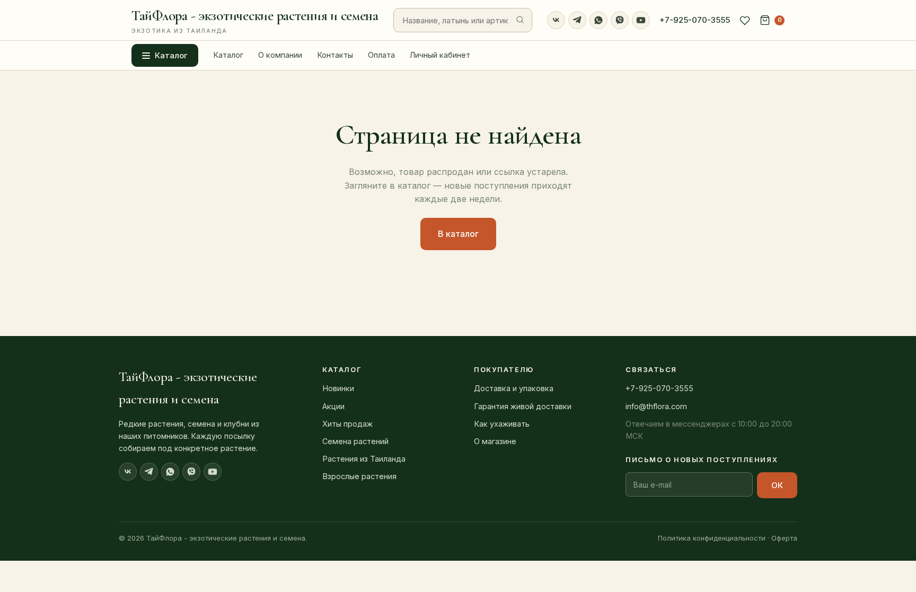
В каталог (458, 233)
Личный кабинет (440, 54)
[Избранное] (744, 20)
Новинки (338, 388)
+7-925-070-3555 (694, 20)
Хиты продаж (347, 423)
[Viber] (620, 20)
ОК (777, 485)
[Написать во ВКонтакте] (556, 20)
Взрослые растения (359, 476)
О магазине (495, 441)
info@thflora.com (656, 406)
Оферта (784, 538)
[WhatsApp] (598, 20)
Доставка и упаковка (513, 388)
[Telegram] (577, 20)
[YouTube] (641, 20)
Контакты (335, 54)
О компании (280, 54)
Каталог (171, 55)
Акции (333, 406)
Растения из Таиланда (364, 458)
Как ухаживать (502, 423)
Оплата (381, 54)
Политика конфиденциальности (711, 538)
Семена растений (355, 441)
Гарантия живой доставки (522, 406)
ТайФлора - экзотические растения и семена (254, 20)
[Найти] (520, 20)
